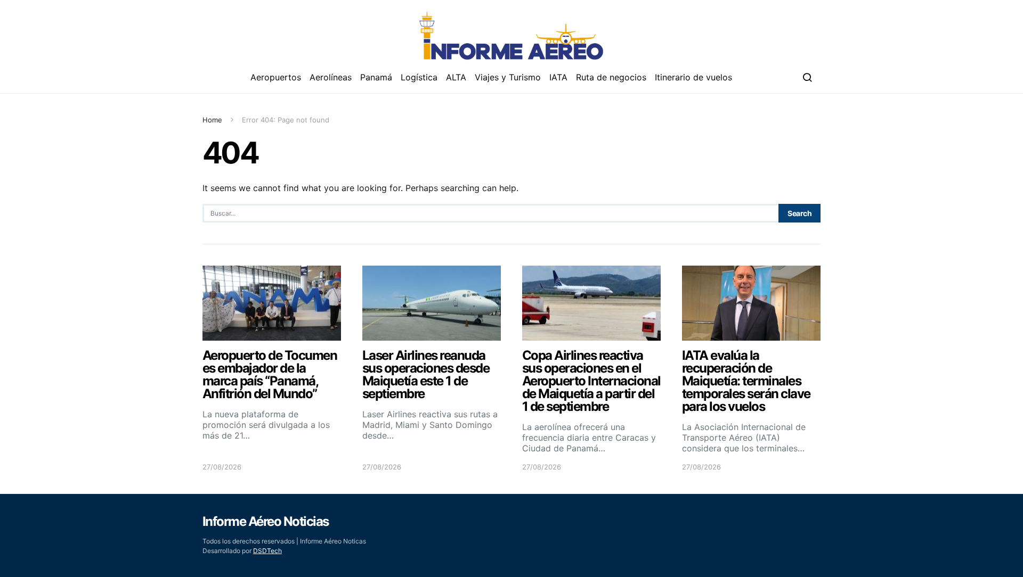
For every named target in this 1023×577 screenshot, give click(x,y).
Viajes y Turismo (508, 77)
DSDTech (267, 551)
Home (212, 120)
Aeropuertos (275, 77)
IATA (558, 77)
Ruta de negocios (611, 77)
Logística (419, 77)
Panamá (376, 77)
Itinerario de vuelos (693, 77)
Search (799, 213)
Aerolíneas (331, 77)
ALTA (456, 77)
